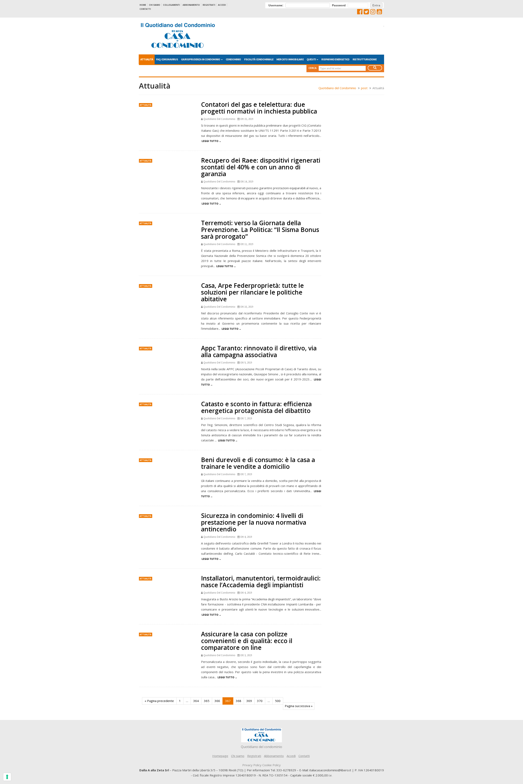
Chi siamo (154, 4)
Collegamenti (171, 4)
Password (339, 5)
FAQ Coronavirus (167, 59)
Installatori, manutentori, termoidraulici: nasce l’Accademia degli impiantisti (261, 581)
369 (249, 701)
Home (143, 4)
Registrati (209, 4)
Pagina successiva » (299, 706)
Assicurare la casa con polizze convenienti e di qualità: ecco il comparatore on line (246, 641)
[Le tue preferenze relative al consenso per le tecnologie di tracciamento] (7, 777)
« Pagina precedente (159, 701)
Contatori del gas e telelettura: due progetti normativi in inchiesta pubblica (259, 107)
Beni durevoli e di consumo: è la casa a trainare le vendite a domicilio (258, 463)
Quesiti (311, 59)
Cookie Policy (271, 765)
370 (260, 701)
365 (206, 701)
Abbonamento (191, 4)
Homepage (220, 756)
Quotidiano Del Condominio (219, 119)
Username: (275, 5)
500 (277, 701)
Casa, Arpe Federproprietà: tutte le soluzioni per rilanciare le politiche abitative (252, 292)
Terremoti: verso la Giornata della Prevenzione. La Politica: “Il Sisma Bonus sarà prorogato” (260, 230)
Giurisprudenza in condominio (201, 59)
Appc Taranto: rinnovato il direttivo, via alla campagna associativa (259, 351)
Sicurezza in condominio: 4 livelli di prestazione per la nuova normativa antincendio (253, 522)
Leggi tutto (210, 141)
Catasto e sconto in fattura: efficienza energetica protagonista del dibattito (256, 407)
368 (238, 701)
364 (196, 701)
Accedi (222, 4)
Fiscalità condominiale (258, 59)
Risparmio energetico (335, 59)
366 (217, 701)
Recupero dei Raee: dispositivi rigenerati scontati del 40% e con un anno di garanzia (260, 167)
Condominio (233, 59)
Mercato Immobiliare (290, 59)
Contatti (145, 9)
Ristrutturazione (365, 59)
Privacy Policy (252, 765)
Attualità (146, 59)
